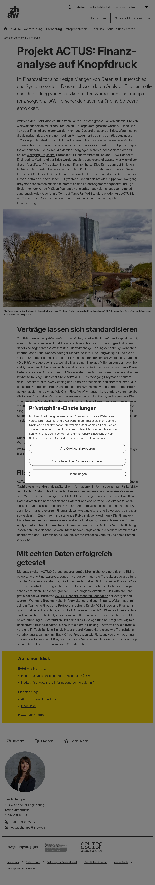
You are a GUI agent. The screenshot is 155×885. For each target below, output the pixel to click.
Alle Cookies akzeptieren (77, 448)
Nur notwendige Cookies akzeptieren (77, 461)
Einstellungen (77, 474)
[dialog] (77, 442)
